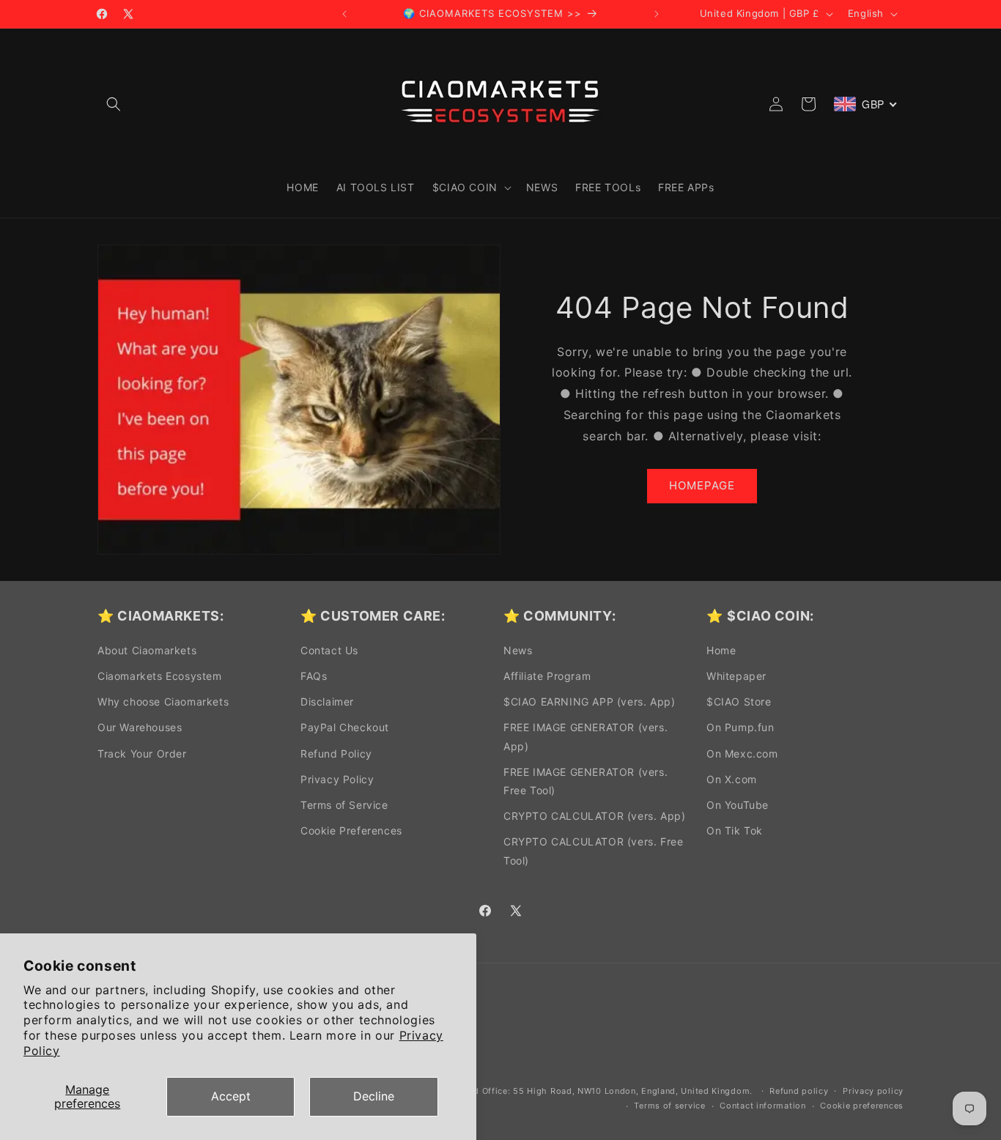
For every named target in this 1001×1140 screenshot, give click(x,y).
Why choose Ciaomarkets (163, 701)
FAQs (313, 676)
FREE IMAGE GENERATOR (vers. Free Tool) (585, 781)
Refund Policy (336, 753)
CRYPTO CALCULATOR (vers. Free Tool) (593, 850)
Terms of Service (344, 805)
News (517, 650)
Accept (231, 1096)
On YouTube (737, 805)
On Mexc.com (742, 753)
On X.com (731, 779)
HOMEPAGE (702, 485)
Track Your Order (142, 753)
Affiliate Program (547, 676)
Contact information (762, 1105)
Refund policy (798, 1091)
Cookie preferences (862, 1105)
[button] (113, 104)
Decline (373, 1096)
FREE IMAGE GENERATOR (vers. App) (585, 736)
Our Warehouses (139, 727)
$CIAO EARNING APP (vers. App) (589, 701)
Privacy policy (873, 1091)
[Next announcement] (656, 14)
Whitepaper (736, 676)
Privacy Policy (337, 779)
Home (721, 650)
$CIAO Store (739, 701)
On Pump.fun (740, 727)
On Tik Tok (734, 830)
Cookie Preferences (351, 830)
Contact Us (329, 650)
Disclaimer (327, 701)
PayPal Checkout (344, 727)
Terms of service (669, 1105)
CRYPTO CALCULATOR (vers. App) (594, 816)
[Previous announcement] (344, 14)
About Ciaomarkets (146, 650)
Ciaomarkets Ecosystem (159, 676)
